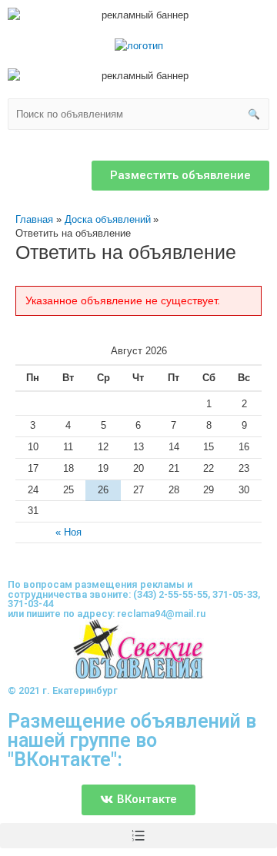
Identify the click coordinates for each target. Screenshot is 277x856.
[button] (180, 176)
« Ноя (68, 532)
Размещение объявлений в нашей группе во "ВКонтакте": (132, 740)
